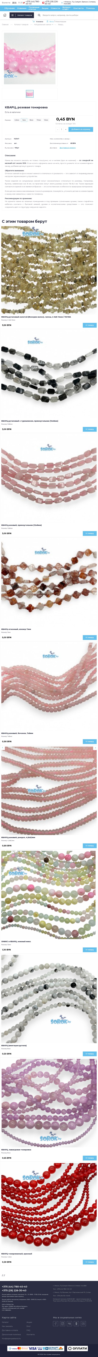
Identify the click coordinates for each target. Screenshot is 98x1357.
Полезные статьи (34, 8)
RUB (20, 3)
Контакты (78, 8)
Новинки (21, 8)
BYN (14, 3)
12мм (46, 120)
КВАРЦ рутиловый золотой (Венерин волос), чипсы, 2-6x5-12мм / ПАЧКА (36, 317)
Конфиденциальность (11, 1338)
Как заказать (7, 1326)
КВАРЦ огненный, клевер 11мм (16, 629)
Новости (55, 8)
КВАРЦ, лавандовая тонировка (16, 1150)
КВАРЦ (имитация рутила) (14, 1045)
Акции (45, 8)
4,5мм (16, 120)
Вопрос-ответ (66, 8)
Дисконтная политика (11, 1334)
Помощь (90, 8)
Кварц (60, 24)
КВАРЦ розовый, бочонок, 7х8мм (17, 733)
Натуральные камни (42, 24)
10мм (39, 120)
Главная (5, 24)
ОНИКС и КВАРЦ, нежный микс (16, 941)
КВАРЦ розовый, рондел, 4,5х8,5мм (18, 837)
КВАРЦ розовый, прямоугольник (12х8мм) (21, 525)
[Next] (95, 747)
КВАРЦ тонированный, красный (16, 1254)
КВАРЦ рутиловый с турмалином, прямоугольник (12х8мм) (29, 421)
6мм (24, 120)
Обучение (9, 8)
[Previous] (2, 747)
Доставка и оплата (68, 148)
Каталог (5, 1322)
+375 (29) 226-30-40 (51, 3)
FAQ (28, 1330)
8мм (31, 120)
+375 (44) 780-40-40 (33, 3)
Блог (29, 1326)
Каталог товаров (24, 15)
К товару (90, 325)
